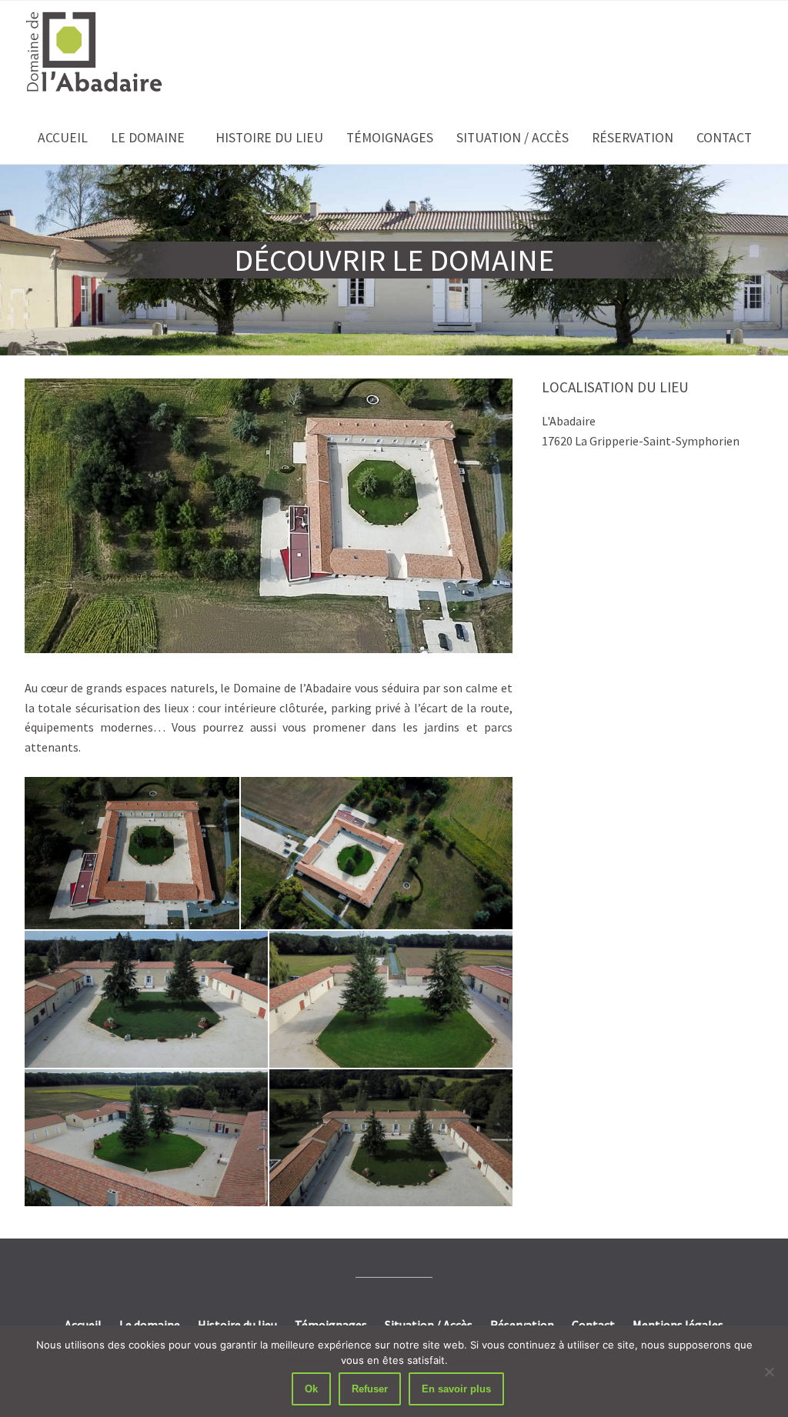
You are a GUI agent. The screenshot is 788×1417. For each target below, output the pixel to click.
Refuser (370, 1389)
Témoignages (389, 137)
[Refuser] (768, 1371)
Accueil (63, 137)
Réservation (632, 137)
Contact (724, 137)
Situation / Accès (512, 137)
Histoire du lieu (269, 137)
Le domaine (148, 137)
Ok (311, 1389)
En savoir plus (456, 1389)
